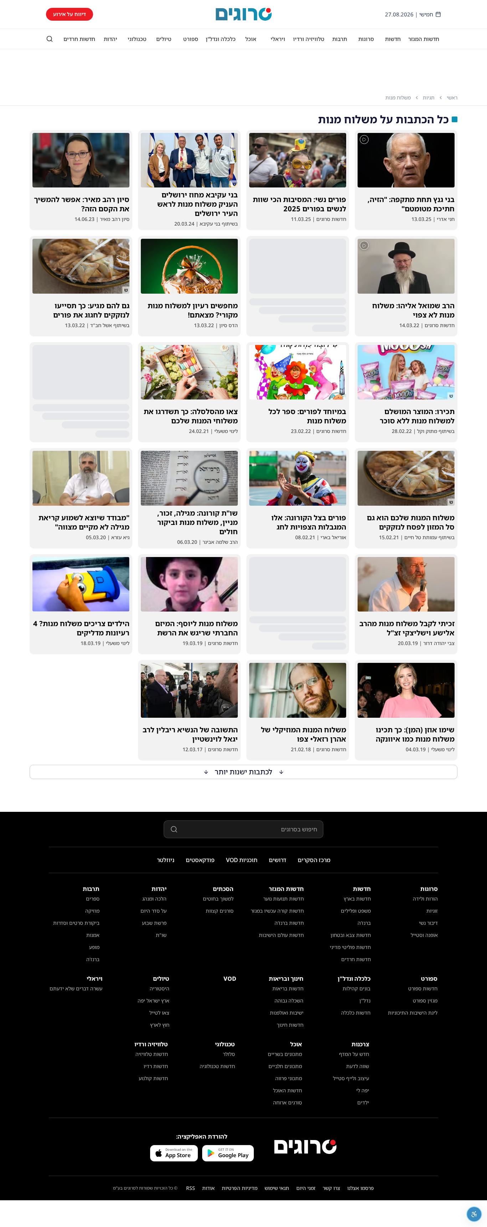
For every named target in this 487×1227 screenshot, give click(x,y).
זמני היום (306, 1188)
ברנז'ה (364, 922)
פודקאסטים (200, 860)
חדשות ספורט (422, 988)
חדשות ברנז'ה (289, 922)
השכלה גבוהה (289, 1000)
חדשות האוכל (287, 1090)
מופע (94, 947)
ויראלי (278, 38)
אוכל (250, 38)
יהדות (110, 38)
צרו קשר (331, 1188)
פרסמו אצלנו (360, 1188)
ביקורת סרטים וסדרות (76, 922)
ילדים (363, 1102)
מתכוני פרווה (288, 1078)
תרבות (339, 38)
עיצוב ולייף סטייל (351, 1078)
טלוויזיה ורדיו (308, 38)
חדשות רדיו (156, 1066)
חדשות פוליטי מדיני (350, 947)
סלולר (229, 1054)
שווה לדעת (357, 1066)
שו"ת (161, 935)
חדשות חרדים (79, 38)
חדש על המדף (354, 1054)
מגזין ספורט (425, 1000)
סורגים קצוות (220, 910)
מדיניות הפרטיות (239, 1188)
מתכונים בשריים (285, 1054)
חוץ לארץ (159, 1024)
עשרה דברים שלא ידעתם (76, 988)
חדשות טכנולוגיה (217, 1066)
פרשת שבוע (154, 922)
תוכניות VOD (241, 860)
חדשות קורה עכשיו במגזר (277, 910)
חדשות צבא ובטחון (350, 935)
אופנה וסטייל (424, 935)
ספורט (190, 38)
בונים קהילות (356, 988)
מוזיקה (92, 910)
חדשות (393, 38)
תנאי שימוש (277, 1188)
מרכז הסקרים (314, 860)
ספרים (92, 898)
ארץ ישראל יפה (153, 1000)
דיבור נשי (428, 922)
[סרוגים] (305, 1147)
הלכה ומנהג (154, 898)
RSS (190, 1188)
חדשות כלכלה (355, 1012)
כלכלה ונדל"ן (221, 38)
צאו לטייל (159, 1012)
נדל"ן (364, 1000)
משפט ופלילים (356, 910)
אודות (208, 1188)
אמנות (92, 935)
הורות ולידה (425, 898)
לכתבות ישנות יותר (244, 772)
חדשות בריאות (287, 988)
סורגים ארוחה (287, 1102)
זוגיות (432, 910)
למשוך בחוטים (218, 898)
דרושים (277, 860)
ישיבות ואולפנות (286, 1012)
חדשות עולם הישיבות (281, 935)
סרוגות (366, 38)
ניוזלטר (165, 860)
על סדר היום (153, 910)
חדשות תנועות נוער (283, 898)
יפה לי (362, 1090)
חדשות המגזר (423, 38)
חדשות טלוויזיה (151, 1054)
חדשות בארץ (357, 898)
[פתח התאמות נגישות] (474, 1214)
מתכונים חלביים (285, 1066)
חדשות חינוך (290, 1024)
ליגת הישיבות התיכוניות (412, 1012)
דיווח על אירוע (69, 14)
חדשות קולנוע (153, 1078)
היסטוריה (159, 988)
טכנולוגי (137, 38)
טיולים (163, 38)
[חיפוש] (49, 38)
